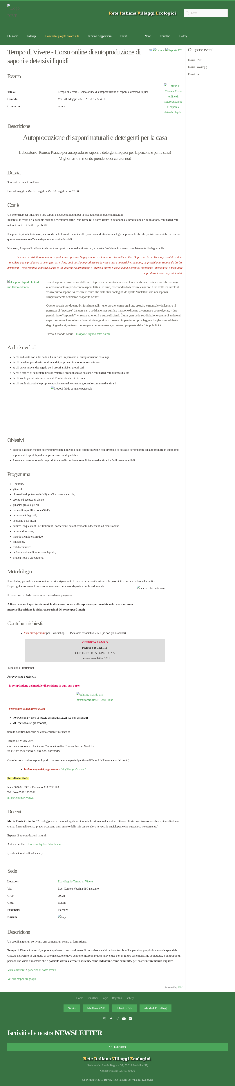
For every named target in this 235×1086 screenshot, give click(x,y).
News (148, 36)
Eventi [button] (123, 36)
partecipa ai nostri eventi (41, 969)
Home (79, 998)
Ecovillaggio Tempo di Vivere (75, 881)
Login (105, 998)
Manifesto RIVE (96, 1008)
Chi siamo (12, 36)
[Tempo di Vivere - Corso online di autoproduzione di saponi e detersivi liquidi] (173, 98)
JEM (180, 987)
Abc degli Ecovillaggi (155, 1008)
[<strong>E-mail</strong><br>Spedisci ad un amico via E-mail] (150, 50)
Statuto (71, 1008)
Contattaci (165, 36)
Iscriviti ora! (120, 1046)
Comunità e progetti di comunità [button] (62, 36)
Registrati (117, 998)
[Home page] (143, 13)
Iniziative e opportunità (100, 36)
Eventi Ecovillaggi (197, 67)
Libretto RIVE (124, 1008)
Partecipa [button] (31, 36)
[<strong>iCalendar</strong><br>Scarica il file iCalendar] (173, 50)
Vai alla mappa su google (21, 978)
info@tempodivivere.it (73, 769)
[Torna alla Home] (16, 13)
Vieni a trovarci (16, 969)
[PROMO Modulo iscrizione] (94, 697)
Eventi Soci (194, 74)
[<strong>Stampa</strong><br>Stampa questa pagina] (158, 50)
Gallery (183, 36)
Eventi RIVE (195, 60)
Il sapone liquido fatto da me (93, 334)
